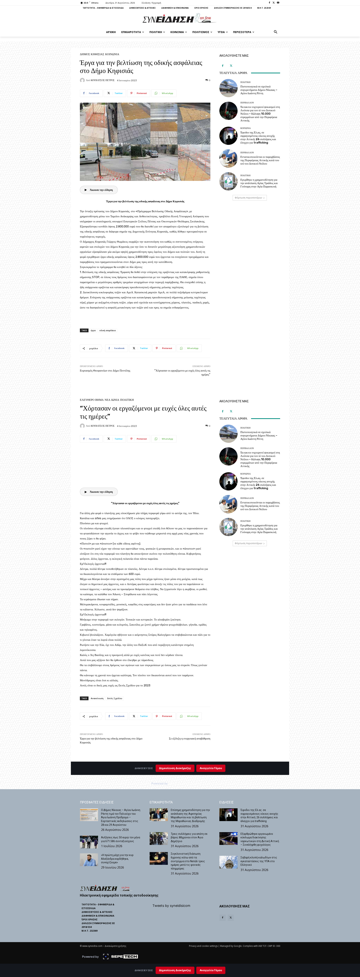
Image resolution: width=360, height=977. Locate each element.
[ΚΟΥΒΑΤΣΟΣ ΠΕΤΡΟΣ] (83, 80)
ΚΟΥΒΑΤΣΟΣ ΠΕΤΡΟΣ (103, 80)
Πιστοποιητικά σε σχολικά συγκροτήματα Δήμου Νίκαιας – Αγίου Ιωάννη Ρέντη (258, 90)
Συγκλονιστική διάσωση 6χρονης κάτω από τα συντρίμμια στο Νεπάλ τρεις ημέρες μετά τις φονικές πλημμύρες (188, 861)
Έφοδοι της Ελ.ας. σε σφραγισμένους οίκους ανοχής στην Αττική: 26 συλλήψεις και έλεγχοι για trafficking (258, 137)
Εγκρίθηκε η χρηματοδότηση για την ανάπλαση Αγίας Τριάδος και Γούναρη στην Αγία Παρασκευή (259, 183)
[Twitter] (274, 3)
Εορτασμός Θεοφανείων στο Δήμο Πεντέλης (105, 370)
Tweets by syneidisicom (171, 906)
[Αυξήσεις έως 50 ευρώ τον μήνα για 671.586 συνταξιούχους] (89, 842)
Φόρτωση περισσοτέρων (248, 197)
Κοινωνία (112, 54)
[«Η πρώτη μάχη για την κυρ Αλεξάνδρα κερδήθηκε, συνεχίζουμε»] (89, 859)
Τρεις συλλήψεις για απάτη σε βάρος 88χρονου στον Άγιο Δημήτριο (189, 837)
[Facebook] (269, 3)
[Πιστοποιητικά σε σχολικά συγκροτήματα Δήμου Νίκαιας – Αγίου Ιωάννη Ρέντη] (228, 88)
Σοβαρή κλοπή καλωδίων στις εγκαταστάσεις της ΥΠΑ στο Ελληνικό (259, 861)
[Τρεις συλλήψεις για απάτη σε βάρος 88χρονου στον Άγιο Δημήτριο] (159, 838)
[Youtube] (278, 3)
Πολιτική (245, 82)
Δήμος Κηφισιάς (92, 54)
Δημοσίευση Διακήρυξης (175, 970)
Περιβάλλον (247, 103)
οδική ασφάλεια (107, 330)
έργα (93, 330)
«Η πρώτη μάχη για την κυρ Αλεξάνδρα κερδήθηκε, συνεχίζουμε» (117, 859)
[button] (275, 32)
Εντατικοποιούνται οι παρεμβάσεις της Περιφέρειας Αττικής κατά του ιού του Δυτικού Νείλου (260, 160)
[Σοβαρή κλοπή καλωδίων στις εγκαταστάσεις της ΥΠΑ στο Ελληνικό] (228, 862)
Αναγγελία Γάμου (211, 970)
